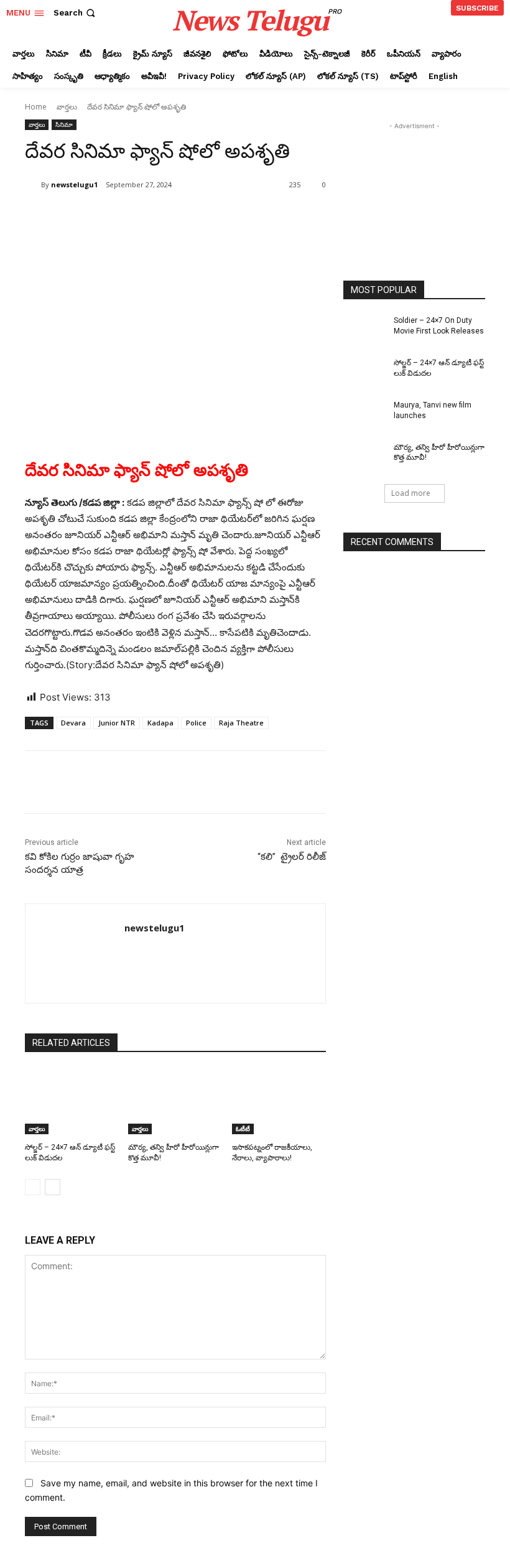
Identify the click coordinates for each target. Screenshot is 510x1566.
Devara (73, 722)
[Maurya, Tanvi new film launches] (364, 415)
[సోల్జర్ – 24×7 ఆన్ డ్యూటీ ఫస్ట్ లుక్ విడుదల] (72, 1101)
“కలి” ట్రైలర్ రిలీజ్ (290, 856)
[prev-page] (32, 1187)
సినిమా (64, 124)
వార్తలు (67, 106)
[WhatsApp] (200, 216)
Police (196, 722)
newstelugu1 (74, 184)
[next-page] (52, 1187)
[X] (143, 216)
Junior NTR (116, 722)
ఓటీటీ (243, 1128)
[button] (75, 13)
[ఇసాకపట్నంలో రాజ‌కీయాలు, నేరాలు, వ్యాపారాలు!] (279, 1101)
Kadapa (160, 722)
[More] (229, 216)
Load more (410, 493)
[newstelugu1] (33, 185)
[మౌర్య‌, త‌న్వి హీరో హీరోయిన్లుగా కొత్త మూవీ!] (175, 1101)
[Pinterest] (171, 216)
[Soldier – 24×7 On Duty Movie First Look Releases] (364, 330)
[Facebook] (114, 216)
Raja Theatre (241, 722)
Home (36, 106)
